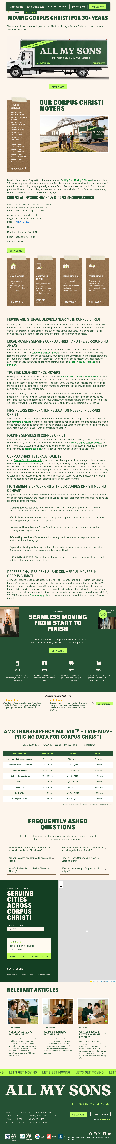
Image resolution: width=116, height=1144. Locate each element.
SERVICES (9, 1118)
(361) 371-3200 (22, 222)
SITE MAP (20, 1122)
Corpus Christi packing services (86, 442)
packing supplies (33, 448)
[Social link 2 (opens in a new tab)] (95, 1134)
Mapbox (101, 981)
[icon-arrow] (35, 1032)
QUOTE (19, 1118)
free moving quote (39, 594)
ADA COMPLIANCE (36, 1118)
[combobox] (27, 929)
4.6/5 (42, 1136)
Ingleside (80, 361)
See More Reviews (104, 703)
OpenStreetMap (110, 981)
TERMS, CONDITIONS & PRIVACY (42, 1115)
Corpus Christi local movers (45, 352)
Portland (91, 361)
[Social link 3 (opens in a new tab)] (99, 1134)
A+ (65, 1136)
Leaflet (94, 981)
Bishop (72, 361)
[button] (19, 106)
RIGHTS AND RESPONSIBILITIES (42, 1111)
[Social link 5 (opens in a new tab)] (109, 1134)
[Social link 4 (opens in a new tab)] (104, 1134)
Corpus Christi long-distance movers (79, 376)
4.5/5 (54, 1136)
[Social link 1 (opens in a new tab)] (90, 1134)
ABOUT (8, 1115)
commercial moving (21, 421)
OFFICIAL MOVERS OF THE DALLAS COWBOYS (14, 1136)
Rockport (11, 364)
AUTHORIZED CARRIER (38, 1122)
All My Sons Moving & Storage (77, 179)
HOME (7, 1111)
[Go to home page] (8, 13)
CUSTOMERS (22, 1111)
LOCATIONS (10, 1122)
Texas (16, 12)
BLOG (19, 1115)
